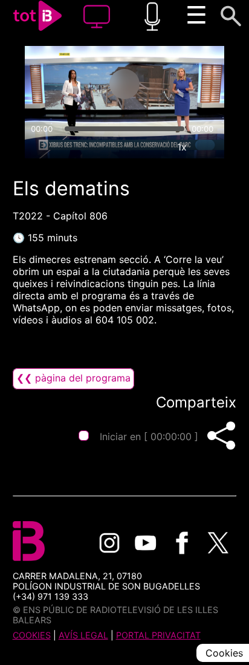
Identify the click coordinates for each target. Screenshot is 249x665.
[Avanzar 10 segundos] (172, 84)
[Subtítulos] (126, 146)
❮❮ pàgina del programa (73, 378)
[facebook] (182, 543)
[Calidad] (154, 146)
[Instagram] (109, 543)
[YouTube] (146, 543)
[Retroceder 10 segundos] (76, 84)
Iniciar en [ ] (149, 436)
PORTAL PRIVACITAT (158, 635)
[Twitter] (218, 543)
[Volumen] (39, 146)
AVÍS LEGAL (83, 635)
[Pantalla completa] (209, 146)
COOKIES (32, 635)
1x (182, 147)
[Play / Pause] (124, 84)
